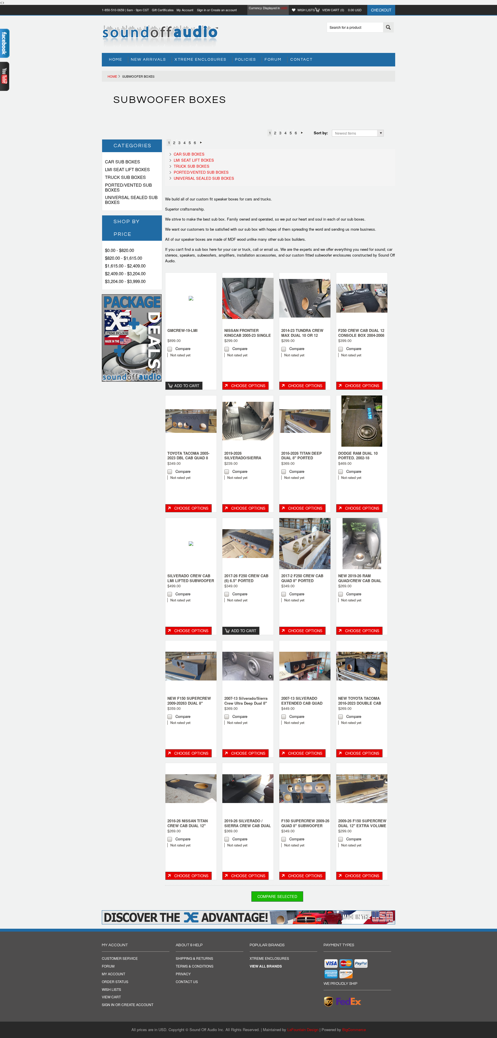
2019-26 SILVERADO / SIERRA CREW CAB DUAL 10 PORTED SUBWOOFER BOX (247, 828)
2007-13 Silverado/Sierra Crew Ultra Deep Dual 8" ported (245, 703)
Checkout (381, 10)
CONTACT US (187, 981)
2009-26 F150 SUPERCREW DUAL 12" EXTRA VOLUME (362, 823)
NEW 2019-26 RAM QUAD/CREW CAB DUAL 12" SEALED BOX (359, 580)
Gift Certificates (163, 9)
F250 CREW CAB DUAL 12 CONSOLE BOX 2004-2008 (361, 333)
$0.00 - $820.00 (119, 250)
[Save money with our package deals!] (132, 380)
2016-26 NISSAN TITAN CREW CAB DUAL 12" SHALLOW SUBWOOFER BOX (189, 828)
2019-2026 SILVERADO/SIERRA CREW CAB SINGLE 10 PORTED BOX (244, 460)
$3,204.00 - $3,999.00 (125, 281)
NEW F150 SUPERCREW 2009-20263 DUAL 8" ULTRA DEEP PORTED (189, 703)
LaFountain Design (302, 1029)
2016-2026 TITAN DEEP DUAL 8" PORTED (301, 455)
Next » (302, 132)
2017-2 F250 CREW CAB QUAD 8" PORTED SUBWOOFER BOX (302, 580)
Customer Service (120, 958)
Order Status (115, 981)
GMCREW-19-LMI (182, 330)
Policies (245, 60)
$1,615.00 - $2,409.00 (125, 266)
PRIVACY (183, 974)
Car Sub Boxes (189, 154)
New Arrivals (148, 60)
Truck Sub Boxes (191, 166)
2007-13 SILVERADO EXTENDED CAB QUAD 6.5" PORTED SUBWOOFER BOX (301, 705)
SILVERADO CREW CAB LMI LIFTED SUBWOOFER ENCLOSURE (190, 580)
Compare (182, 348)
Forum (273, 60)
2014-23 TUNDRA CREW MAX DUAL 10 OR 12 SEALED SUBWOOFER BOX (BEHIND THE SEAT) (303, 338)
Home (112, 76)
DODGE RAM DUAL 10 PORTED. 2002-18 (358, 455)
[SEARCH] (388, 27)
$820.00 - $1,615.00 (123, 258)
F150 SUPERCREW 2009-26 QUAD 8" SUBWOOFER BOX (305, 825)
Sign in (201, 9)
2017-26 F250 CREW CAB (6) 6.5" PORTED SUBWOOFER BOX (246, 580)
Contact (301, 60)
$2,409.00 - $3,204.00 (125, 273)
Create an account (224, 9)
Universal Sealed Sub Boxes (204, 178)
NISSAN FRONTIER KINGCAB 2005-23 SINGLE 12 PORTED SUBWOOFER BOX (247, 338)
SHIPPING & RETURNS (194, 958)
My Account (185, 9)
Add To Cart (186, 385)
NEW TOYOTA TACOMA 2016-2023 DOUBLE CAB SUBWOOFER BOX (359, 703)
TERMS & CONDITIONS (194, 966)
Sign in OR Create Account (127, 1004)
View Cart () (342, 9)
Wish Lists (306, 9)
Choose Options (248, 385)
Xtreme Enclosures (200, 60)
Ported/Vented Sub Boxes (201, 172)
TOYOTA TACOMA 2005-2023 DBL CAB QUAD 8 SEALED (188, 458)
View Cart (111, 997)
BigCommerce (354, 1029)
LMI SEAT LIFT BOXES (194, 160)
